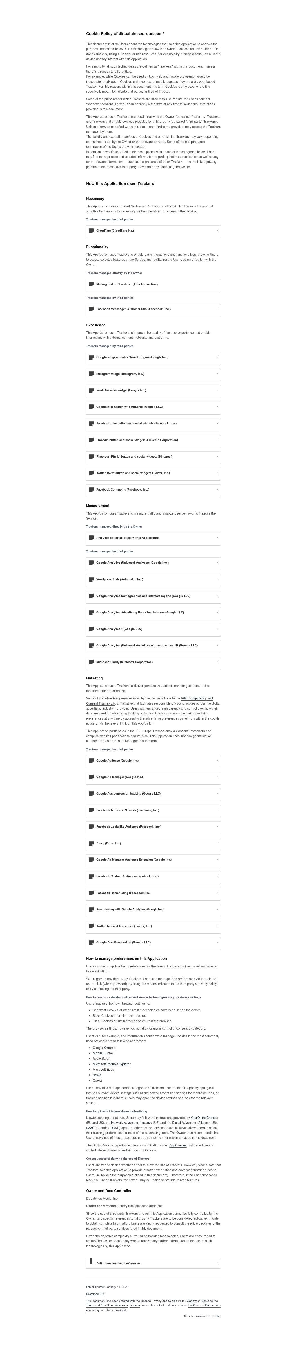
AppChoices (178, 1145)
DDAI (114, 1127)
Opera (97, 1080)
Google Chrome (104, 1047)
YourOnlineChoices (204, 1117)
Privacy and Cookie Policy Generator (176, 1301)
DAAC (90, 1127)
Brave (97, 1074)
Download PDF (95, 1294)
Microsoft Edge (103, 1069)
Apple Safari (101, 1058)
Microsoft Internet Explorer (112, 1064)
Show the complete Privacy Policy (202, 1316)
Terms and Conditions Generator (107, 1305)
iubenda (135, 1305)
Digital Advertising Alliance (190, 1122)
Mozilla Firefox (103, 1053)
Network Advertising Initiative (131, 1122)
